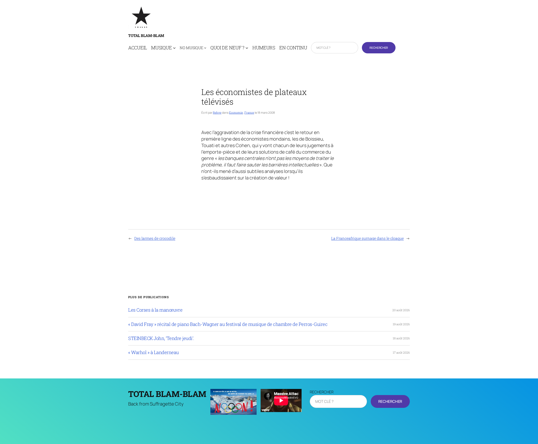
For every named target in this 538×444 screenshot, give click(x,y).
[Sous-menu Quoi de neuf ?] (246, 47)
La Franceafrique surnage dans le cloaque (367, 238)
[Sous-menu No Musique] (205, 48)
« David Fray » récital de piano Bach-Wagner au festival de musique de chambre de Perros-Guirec (227, 324)
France (249, 113)
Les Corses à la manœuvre (155, 310)
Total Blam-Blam (146, 35)
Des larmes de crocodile (154, 238)
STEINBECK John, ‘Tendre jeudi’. (161, 338)
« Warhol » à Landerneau (153, 352)
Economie (236, 113)
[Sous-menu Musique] (174, 47)
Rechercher (378, 48)
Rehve (217, 113)
